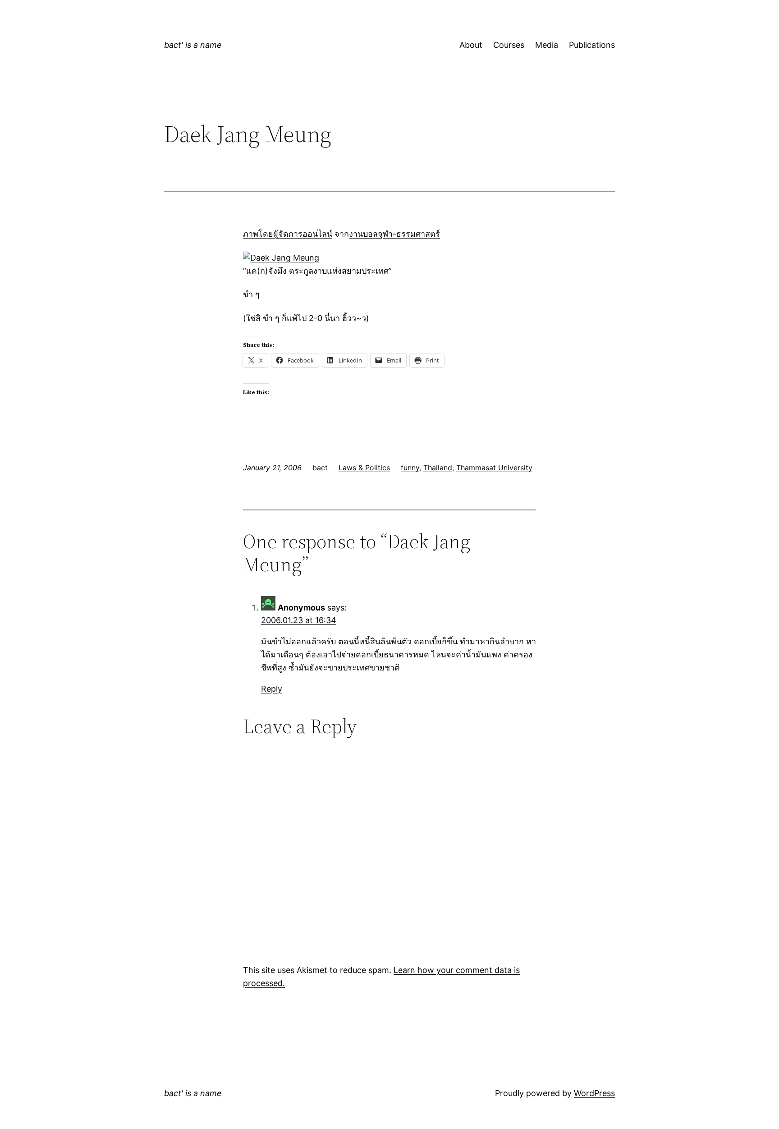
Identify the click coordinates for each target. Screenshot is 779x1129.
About (470, 45)
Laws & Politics (364, 467)
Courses (508, 45)
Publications (592, 45)
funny (410, 467)
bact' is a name (193, 45)
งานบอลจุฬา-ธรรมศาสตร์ (394, 234)
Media (546, 45)
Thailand (437, 467)
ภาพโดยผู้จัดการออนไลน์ (287, 234)
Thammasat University (494, 467)
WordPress (594, 1093)
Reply (271, 688)
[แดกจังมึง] (281, 257)
